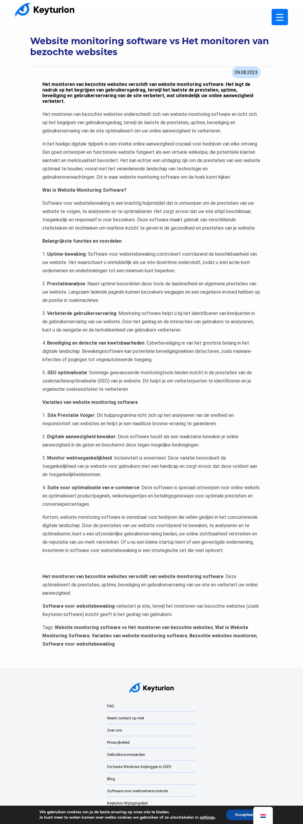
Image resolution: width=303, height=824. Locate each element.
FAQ (110, 706)
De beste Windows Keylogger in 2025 (139, 766)
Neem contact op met (125, 718)
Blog (111, 779)
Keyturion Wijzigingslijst (127, 803)
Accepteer (244, 814)
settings (207, 817)
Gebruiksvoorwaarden (126, 754)
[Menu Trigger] (280, 17)
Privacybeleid (118, 742)
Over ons (114, 730)
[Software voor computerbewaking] (44, 10)
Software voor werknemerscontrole (137, 791)
